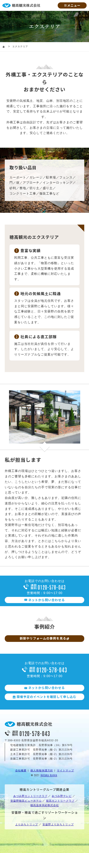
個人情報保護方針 (41, 770)
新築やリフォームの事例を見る (43, 638)
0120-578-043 (52, 587)
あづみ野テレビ (62, 796)
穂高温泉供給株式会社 (44, 805)
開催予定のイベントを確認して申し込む (46, 696)
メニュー (73, 5)
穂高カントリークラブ (60, 800)
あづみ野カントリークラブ (30, 796)
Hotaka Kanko (49, 775)
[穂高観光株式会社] (28, 725)
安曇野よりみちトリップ (58, 824)
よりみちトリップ (26, 824)
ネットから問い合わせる (46, 600)
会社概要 (21, 770)
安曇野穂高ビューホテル (26, 800)
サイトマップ (65, 770)
